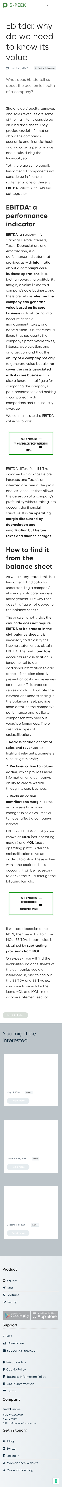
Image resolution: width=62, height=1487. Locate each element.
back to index (15, 1015)
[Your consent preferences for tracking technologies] (56, 1481)
